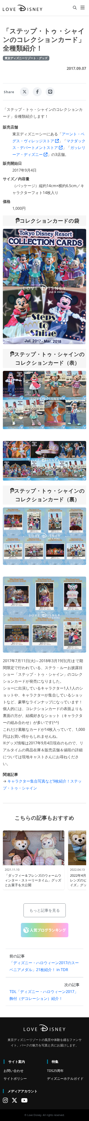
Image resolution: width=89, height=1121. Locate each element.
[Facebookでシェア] (37, 91)
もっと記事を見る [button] (44, 910)
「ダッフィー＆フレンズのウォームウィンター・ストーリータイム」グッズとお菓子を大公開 (33, 880)
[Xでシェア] (24, 91)
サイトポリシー (15, 1078)
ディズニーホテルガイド (65, 1078)
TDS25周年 (55, 1070)
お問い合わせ (13, 1070)
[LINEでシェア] (50, 91)
